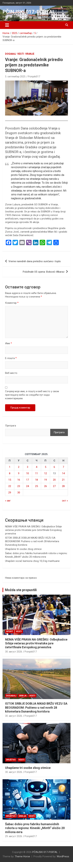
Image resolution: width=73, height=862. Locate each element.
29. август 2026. (14, 836)
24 (27, 486)
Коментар (12, 302)
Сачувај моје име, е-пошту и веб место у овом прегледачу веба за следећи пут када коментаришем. (32, 395)
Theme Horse (22, 856)
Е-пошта (11, 358)
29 (9, 492)
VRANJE (29, 53)
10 (27, 473)
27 (54, 486)
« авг (8, 500)
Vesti (20, 53)
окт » (65, 500)
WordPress (63, 856)
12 (45, 473)
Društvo (11, 760)
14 (63, 473)
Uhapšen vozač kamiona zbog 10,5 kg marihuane (32, 561)
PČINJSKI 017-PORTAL (29, 12)
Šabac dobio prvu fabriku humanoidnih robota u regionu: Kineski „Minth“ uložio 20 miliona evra (35, 828)
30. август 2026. (14, 651)
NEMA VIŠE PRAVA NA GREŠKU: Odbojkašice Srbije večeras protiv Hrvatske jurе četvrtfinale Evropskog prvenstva (33, 530)
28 (63, 486)
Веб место (11, 372)
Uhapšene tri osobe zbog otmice (23, 549)
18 (36, 479)
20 (54, 479)
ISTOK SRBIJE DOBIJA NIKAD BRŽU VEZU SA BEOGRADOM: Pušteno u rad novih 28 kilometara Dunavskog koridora (32, 541)
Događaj (10, 53)
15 (9, 479)
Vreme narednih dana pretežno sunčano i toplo (34, 261)
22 (9, 486)
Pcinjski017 (34, 76)
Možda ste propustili (21, 590)
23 (18, 486)
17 (27, 479)
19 (45, 479)
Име (8, 343)
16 (18, 479)
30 (18, 492)
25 (36, 486)
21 (63, 479)
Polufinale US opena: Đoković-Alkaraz (44, 271)
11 (36, 473)
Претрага (10, 425)
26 (45, 486)
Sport (9, 631)
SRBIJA (22, 696)
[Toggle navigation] (7, 25)
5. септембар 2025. (15, 76)
